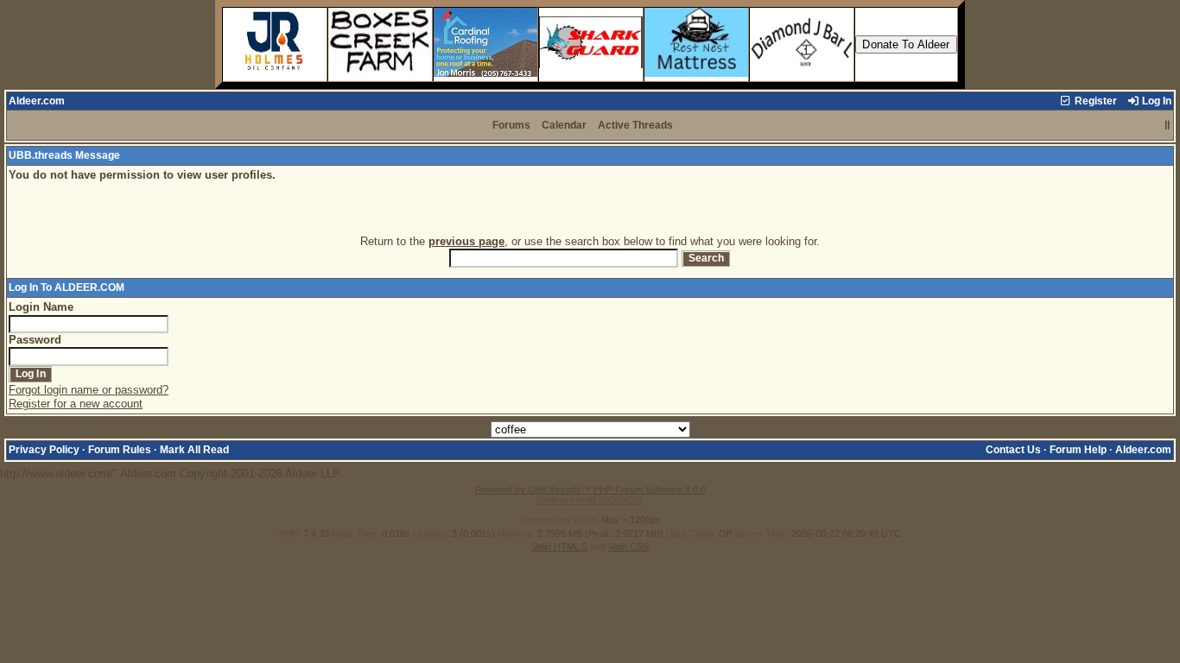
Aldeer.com (37, 101)
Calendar (564, 125)
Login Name (41, 306)
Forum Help (1078, 450)
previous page (466, 241)
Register (1094, 101)
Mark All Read (194, 450)
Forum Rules (119, 450)
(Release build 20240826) (590, 500)
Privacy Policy (44, 450)
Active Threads (635, 125)
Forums (511, 125)
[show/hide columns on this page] (1167, 125)
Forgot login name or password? (88, 389)
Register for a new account (76, 403)
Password (35, 339)
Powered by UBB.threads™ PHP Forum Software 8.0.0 (590, 489)
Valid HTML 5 (559, 546)
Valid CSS (628, 546)
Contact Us (1013, 450)
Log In (1155, 101)
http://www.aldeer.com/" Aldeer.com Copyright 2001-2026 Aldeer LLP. (585, 323)
